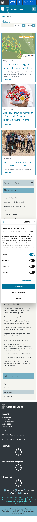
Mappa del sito (22, 501)
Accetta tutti (19, 286)
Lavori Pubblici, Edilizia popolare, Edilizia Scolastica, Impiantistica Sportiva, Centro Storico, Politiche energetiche (17, 310)
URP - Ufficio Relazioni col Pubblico (12, 435)
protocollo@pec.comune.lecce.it (15, 439)
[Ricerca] (34, 9)
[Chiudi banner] (34, 221)
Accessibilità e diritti (10, 198)
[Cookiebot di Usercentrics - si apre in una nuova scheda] (22, 222)
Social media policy (18, 499)
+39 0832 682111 (9, 422)
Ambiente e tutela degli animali (14, 202)
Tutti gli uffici (5, 430)
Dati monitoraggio (7, 497)
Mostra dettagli (26, 280)
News (9, 16)
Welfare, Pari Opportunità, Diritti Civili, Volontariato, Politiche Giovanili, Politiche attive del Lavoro (17, 363)
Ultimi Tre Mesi (8, 396)
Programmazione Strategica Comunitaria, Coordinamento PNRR (17, 335)
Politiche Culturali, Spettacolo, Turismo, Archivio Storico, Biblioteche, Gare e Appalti (18, 322)
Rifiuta (18, 298)
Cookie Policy (6, 499)
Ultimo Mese (8, 392)
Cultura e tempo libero (11, 219)
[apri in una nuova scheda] (2, 2)
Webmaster (5, 511)
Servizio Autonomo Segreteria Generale (16, 340)
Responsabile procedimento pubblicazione (17, 509)
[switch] (32, 260)
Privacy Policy (29, 497)
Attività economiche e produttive (14, 206)
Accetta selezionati (18, 292)
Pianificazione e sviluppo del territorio (16, 317)
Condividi (18, 25)
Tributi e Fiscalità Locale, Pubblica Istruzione (18, 357)
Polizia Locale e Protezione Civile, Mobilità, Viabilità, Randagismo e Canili (17, 328)
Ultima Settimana (9, 388)
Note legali (18, 497)
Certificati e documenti (11, 214)
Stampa (29, 25)
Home (3, 16)
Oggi (5, 384)
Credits (23, 504)
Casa (5, 210)
